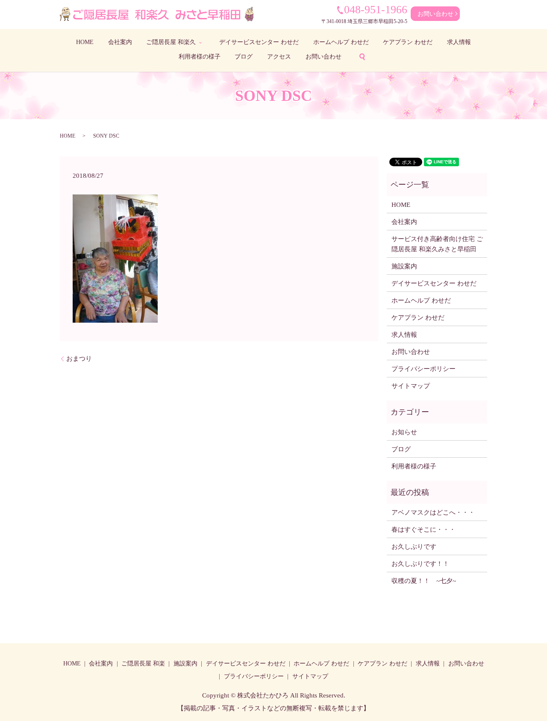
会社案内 (120, 42)
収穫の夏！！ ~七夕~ (426, 580)
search (362, 56)
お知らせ (404, 432)
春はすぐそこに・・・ (423, 529)
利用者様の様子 (200, 56)
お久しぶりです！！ (420, 563)
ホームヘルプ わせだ (341, 42)
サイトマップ (410, 386)
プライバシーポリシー (423, 368)
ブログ (244, 56)
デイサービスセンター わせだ (259, 42)
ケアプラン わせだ (407, 42)
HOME (85, 42)
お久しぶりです (413, 546)
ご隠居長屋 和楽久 (171, 42)
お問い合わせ (435, 14)
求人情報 (459, 42)
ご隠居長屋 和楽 (143, 663)
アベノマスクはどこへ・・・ (433, 512)
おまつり (79, 358)
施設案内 (404, 266)
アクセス (279, 56)
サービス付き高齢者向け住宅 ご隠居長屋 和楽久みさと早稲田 (437, 244)
